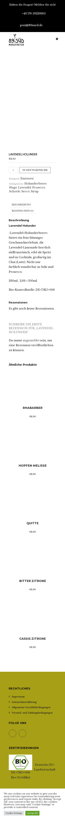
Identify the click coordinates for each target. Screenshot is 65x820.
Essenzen (27, 178)
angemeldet (31, 340)
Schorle (14, 191)
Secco (25, 191)
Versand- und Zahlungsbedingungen (32, 712)
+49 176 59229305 (34, 13)
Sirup (35, 191)
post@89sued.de (31, 25)
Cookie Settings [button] (14, 813)
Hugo (13, 187)
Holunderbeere (35, 183)
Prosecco (38, 187)
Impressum (18, 696)
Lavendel (24, 187)
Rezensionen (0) (22, 210)
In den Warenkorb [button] (32, 398)
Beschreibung (21, 204)
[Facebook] (45, 28)
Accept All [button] (32, 813)
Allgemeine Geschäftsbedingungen (31, 707)
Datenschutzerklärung (24, 702)
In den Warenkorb (35, 170)
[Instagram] (49, 28)
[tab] (21, 205)
